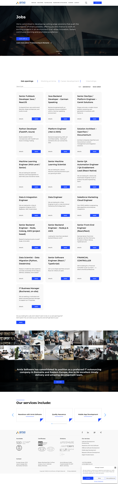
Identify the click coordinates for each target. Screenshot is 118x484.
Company (70, 2)
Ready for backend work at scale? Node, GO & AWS (29, 240)
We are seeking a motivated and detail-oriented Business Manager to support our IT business (29, 298)
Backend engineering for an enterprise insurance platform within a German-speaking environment (57, 110)
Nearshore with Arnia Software (90, 445)
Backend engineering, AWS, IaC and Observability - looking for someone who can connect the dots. (58, 139)
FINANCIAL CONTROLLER (84, 259)
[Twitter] (94, 432)
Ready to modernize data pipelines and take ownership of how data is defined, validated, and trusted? (30, 270)
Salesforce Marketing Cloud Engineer (87, 198)
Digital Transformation (88, 454)
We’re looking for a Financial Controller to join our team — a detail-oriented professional (86, 267)
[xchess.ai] (70, 454)
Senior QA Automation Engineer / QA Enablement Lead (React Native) (88, 166)
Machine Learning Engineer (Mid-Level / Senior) (29, 164)
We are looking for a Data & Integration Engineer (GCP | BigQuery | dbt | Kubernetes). (28, 207)
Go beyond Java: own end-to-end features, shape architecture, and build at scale (29, 109)
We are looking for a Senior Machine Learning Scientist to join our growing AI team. (58, 171)
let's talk (59, 382)
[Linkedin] (88, 432)
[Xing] (101, 432)
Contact (76, 2)
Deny (99, 478)
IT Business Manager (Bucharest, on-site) (29, 290)
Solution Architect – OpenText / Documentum (87, 132)
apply (36, 119)
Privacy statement (71, 471)
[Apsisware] (70, 442)
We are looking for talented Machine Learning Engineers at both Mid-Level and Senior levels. (29, 174)
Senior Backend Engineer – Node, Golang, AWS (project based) (29, 229)
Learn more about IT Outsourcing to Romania (32, 43)
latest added (97, 87)
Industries (40, 2)
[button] (115, 467)
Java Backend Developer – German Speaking (58, 99)
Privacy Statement (98, 481)
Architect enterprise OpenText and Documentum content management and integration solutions (88, 142)
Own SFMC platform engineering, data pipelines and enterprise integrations (87, 207)
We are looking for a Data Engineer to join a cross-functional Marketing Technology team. (58, 204)
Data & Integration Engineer (28, 198)
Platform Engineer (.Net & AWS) (57, 130)
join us (97, 2)
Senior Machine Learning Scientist (57, 163)
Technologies (48, 2)
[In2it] (70, 450)
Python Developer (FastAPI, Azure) (28, 130)
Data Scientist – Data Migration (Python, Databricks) (29, 260)
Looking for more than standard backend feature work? (58, 237)
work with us (23, 39)
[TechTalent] (70, 446)
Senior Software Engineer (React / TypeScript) (56, 260)
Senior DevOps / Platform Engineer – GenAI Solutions (87, 99)
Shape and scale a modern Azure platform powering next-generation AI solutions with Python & (87, 110)
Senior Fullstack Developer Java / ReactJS (27, 99)
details (21, 119)
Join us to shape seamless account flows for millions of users (59, 269)
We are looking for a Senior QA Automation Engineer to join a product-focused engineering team (86, 178)
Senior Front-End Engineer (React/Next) (85, 228)
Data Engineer (55, 197)
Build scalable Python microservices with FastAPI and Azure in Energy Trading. (28, 138)
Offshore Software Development (91, 448)
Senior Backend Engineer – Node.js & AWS (58, 228)
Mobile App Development (89, 450)
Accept (88, 478)
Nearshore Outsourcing (60, 2)
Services (33, 2)
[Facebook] (82, 432)
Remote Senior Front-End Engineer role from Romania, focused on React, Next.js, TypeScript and (86, 239)
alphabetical (86, 87)
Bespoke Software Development (91, 452)
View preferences (110, 478)
